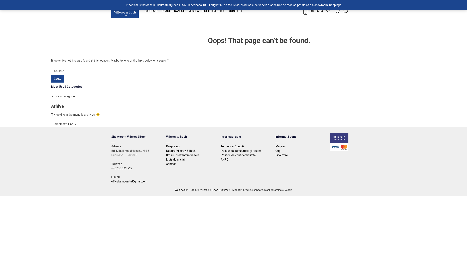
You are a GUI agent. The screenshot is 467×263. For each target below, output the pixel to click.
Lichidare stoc (213, 11)
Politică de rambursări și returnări (242, 151)
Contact (235, 11)
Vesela (193, 11)
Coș (277, 151)
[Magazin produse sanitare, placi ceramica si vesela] (125, 17)
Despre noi (173, 146)
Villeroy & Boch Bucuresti (215, 190)
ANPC (224, 159)
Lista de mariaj (175, 159)
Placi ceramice (173, 11)
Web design (181, 190)
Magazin (280, 146)
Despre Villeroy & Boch (181, 151)
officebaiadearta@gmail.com (129, 181)
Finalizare (281, 155)
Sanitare (151, 11)
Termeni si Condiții (232, 146)
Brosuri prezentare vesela (182, 155)
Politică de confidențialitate (238, 155)
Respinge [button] (335, 5)
